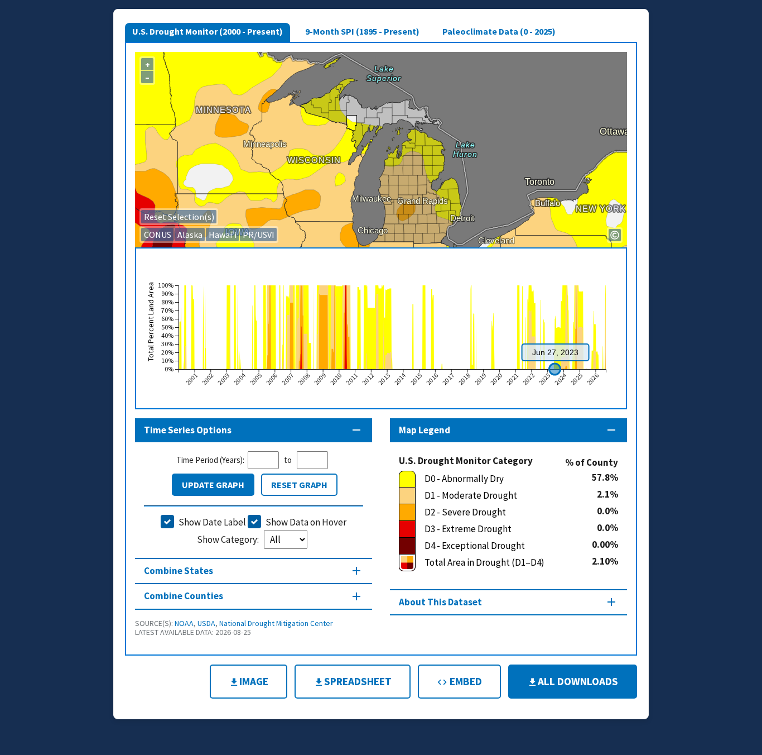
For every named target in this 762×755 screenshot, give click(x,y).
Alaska (189, 234)
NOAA (184, 623)
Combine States (178, 571)
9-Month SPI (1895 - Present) (362, 31)
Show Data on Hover (306, 522)
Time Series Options (188, 430)
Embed (464, 681)
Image (253, 681)
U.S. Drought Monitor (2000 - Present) (207, 31)
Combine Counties (183, 596)
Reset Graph (299, 484)
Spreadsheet (358, 681)
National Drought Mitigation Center (276, 623)
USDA (206, 623)
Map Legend (424, 430)
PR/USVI (258, 234)
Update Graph (213, 484)
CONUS (157, 234)
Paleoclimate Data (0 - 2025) (499, 31)
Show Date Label (212, 522)
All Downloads (578, 681)
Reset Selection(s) (179, 216)
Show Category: (229, 539)
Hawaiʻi (223, 234)
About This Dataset (440, 602)
